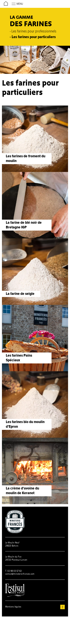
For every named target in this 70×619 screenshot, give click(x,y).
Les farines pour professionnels (33, 31)
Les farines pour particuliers (34, 37)
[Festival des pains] (15, 590)
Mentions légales (13, 607)
